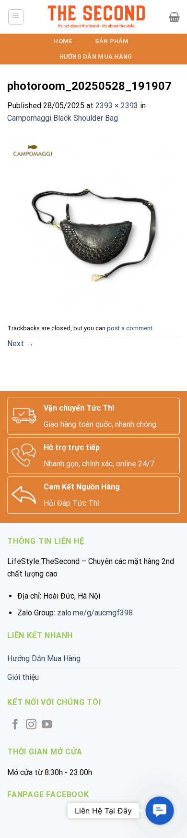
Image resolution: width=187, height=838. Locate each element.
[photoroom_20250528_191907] (93, 221)
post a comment (129, 328)
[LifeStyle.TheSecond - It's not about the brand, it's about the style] (97, 17)
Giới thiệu (23, 677)
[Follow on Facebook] (15, 725)
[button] (160, 811)
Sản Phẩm (112, 41)
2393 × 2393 (116, 105)
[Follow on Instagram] (31, 725)
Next (20, 343)
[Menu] (16, 17)
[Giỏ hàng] (174, 16)
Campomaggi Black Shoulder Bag (62, 118)
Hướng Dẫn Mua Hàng (95, 56)
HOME (63, 41)
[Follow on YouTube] (47, 725)
